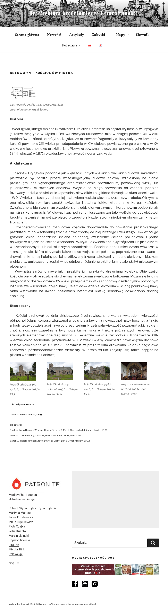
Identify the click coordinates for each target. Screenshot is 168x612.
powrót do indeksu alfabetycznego (26, 414)
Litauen (14, 545)
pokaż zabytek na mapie (22, 404)
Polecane (69, 45)
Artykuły (76, 34)
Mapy (120, 34)
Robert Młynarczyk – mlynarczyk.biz (32, 508)
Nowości (54, 34)
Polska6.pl (16, 554)
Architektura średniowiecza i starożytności (84, 13)
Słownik (142, 34)
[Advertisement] (115, 499)
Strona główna (27, 34)
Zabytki (98, 34)
